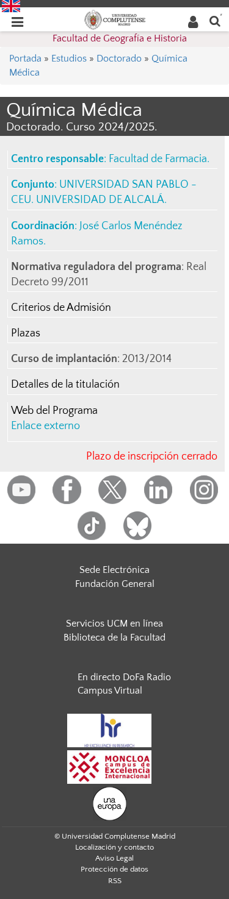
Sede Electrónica (114, 569)
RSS (115, 880)
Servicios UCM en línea (114, 623)
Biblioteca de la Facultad (114, 637)
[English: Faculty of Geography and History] (11, 5)
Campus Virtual (110, 690)
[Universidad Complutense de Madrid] (114, 18)
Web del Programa (54, 411)
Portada (25, 58)
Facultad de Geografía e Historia (120, 38)
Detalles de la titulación (65, 384)
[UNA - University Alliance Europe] (109, 803)
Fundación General (114, 583)
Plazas (25, 333)
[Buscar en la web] (214, 20)
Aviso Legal (114, 858)
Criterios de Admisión (61, 308)
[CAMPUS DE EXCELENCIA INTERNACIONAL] (109, 766)
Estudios (69, 58)
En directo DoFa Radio (124, 677)
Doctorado (119, 58)
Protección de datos (114, 869)
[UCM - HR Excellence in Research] (109, 730)
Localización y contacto (114, 847)
